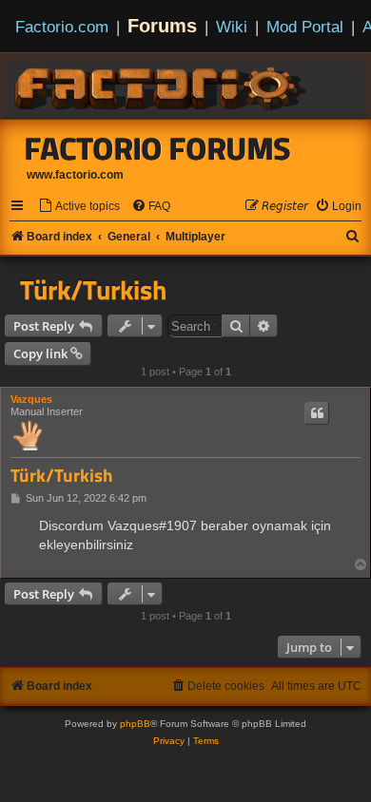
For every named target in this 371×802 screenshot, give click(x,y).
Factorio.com (61, 26)
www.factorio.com (75, 174)
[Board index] (162, 85)
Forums (162, 25)
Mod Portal (304, 26)
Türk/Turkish (93, 290)
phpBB (135, 723)
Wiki (231, 26)
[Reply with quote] (316, 413)
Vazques (31, 399)
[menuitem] (79, 207)
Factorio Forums (158, 148)
